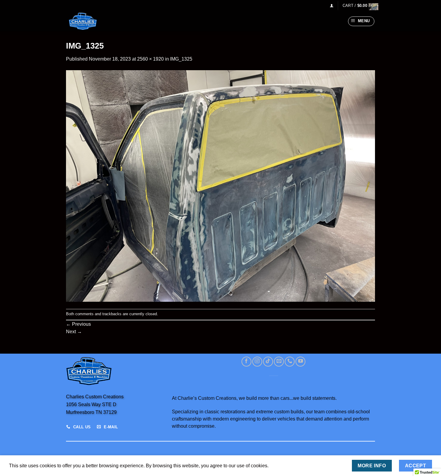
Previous (78, 324)
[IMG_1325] (220, 185)
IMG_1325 (181, 58)
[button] (332, 5)
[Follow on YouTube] (300, 362)
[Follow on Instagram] (257, 362)
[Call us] (290, 362)
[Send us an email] (279, 362)
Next (74, 331)
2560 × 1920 (150, 58)
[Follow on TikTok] (268, 362)
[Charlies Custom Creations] (96, 21)
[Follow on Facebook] (246, 362)
